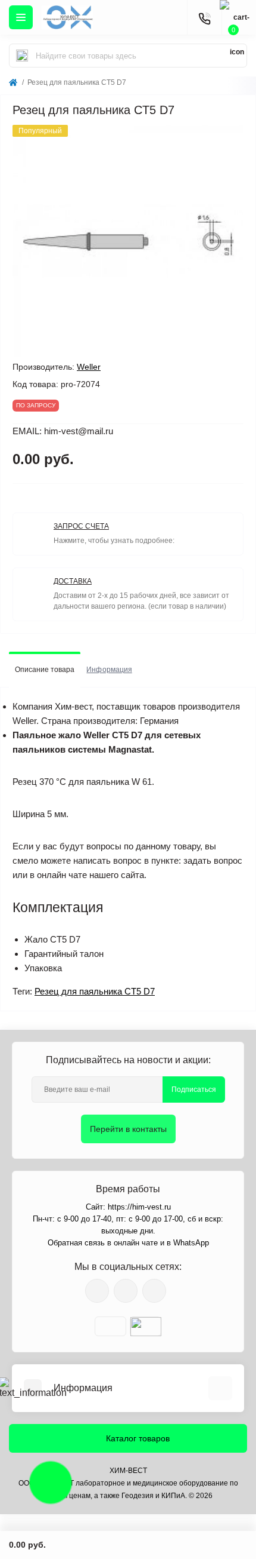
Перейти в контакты (128, 1129)
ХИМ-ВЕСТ (128, 1470)
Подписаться (193, 1089)
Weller (89, 367)
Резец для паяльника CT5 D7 (95, 991)
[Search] (22, 55)
